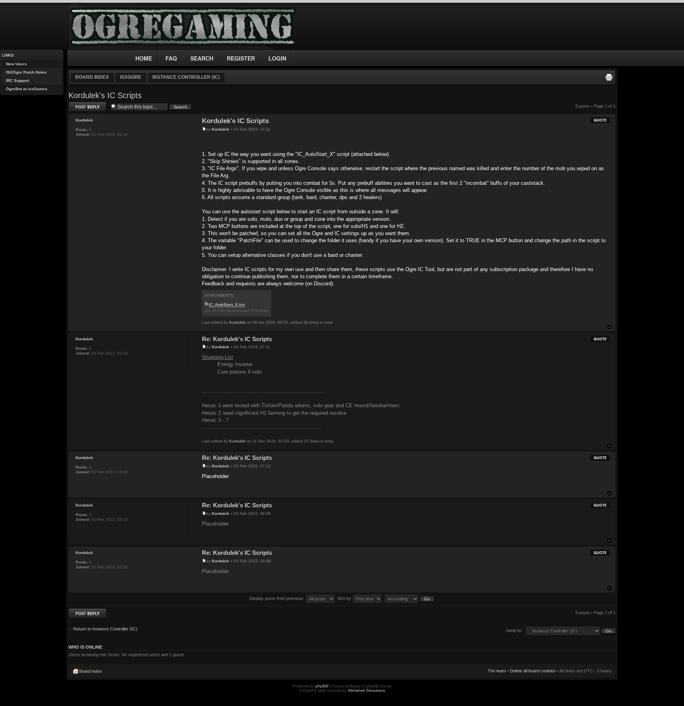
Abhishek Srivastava (366, 690)
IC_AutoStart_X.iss (227, 304)
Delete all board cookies (533, 670)
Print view (608, 77)
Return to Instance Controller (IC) (105, 628)
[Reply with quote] (600, 120)
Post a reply (79, 104)
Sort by (344, 598)
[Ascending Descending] (409, 598)
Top (609, 327)
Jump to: (513, 630)
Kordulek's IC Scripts (105, 95)
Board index (92, 77)
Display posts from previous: (277, 598)
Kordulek (220, 129)
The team (497, 670)
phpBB (321, 686)
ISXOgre (130, 77)
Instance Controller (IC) (186, 77)
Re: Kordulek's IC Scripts (237, 339)
